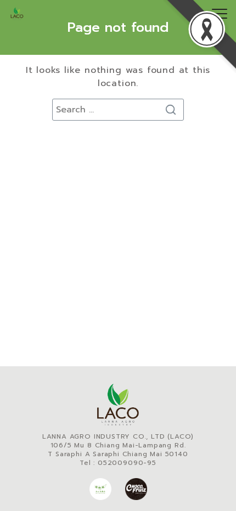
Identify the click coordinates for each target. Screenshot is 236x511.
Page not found (118, 27)
